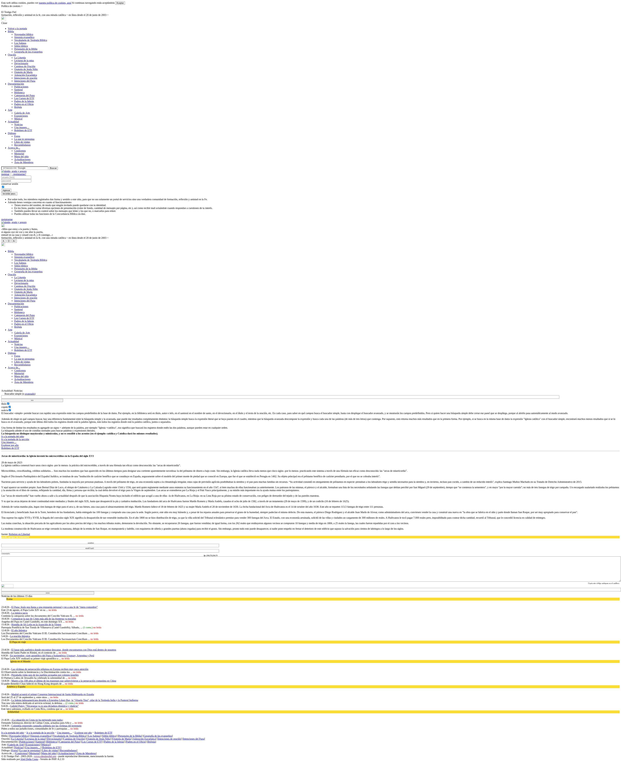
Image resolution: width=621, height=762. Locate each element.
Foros (17, 136)
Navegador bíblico (23, 34)
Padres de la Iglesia (24, 101)
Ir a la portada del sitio (12, 436)
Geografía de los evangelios (28, 51)
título (3, 403)
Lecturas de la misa (24, 60)
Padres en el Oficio (24, 104)
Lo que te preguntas (24, 139)
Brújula (18, 107)
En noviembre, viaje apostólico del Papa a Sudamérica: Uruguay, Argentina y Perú (52, 655)
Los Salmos (20, 43)
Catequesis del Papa (24, 95)
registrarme (7, 219)
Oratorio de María (23, 72)
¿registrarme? (19, 174)
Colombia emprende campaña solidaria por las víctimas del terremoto (46, 725)
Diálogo (12, 133)
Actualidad (13, 121)
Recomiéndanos (22, 145)
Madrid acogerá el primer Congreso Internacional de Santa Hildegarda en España (52, 694)
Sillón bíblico (21, 46)
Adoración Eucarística (25, 75)
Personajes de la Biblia (25, 49)
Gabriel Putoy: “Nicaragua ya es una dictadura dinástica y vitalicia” (44, 706)
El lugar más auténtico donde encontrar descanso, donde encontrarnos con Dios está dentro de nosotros (63, 649)
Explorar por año (10, 445)
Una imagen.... (21, 127)
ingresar (5, 174)
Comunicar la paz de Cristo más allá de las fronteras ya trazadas (43, 618)
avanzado (30, 393)
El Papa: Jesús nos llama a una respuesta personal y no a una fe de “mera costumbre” (54, 607)
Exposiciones (21, 115)
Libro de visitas (22, 142)
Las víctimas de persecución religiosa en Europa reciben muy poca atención (49, 669)
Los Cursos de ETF (24, 98)
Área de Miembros (23, 162)
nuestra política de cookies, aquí (55, 2)
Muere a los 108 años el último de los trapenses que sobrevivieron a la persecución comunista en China (63, 680)
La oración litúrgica (20, 636)
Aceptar (120, 3)
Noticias (18, 124)
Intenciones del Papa (24, 81)
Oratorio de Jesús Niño (26, 69)
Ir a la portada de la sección (15, 439)
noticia (4, 410)
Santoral (18, 89)
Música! (18, 118)
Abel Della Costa (29, 759)
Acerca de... (14, 147)
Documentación (16, 83)
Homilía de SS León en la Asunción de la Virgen (36, 624)
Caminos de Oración (24, 66)
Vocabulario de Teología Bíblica (30, 40)
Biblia (11, 31)
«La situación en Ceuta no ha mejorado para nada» (37, 720)
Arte (10, 110)
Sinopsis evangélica (24, 37)
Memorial (19, 153)
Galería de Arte (22, 113)
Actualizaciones (22, 159)
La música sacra (19, 613)
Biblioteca (19, 92)
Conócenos (20, 150)
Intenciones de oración (25, 78)
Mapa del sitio (21, 156)
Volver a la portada (17, 28)
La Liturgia (20, 57)
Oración (12, 54)
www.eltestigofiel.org (45, 756)
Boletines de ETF (23, 130)
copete (4, 407)
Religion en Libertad (19, 534)
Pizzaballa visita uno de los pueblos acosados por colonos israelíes (45, 675)
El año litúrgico (19, 630)
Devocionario (21, 63)
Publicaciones (21, 86)
